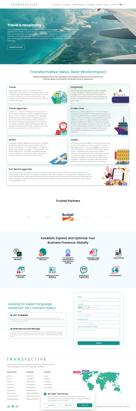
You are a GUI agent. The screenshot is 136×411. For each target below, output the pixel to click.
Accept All (85, 405)
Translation (29, 379)
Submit (98, 343)
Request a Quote (16, 47)
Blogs (106, 4)
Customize (51, 405)
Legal (45, 376)
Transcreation (30, 385)
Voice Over (29, 376)
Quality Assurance (78, 4)
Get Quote (10, 385)
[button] (122, 4)
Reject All (68, 405)
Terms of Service (12, 396)
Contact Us (113, 4)
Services (9, 382)
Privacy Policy (11, 393)
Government (48, 385)
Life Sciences (48, 387)
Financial (46, 379)
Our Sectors (66, 4)
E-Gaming (47, 382)
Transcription (30, 382)
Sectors (9, 379)
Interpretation (30, 387)
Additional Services (32, 399)
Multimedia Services (32, 396)
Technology (90, 4)
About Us (99, 4)
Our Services (56, 4)
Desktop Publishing (32, 393)
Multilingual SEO (31, 390)
